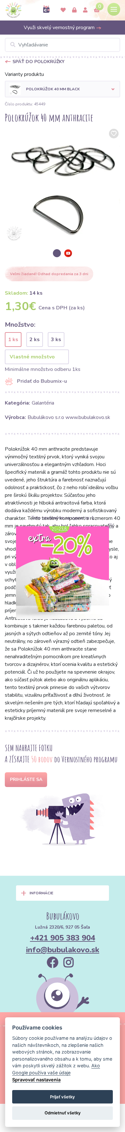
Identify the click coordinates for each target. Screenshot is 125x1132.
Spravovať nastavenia (36, 1079)
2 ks (34, 339)
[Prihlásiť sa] (74, 10)
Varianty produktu (24, 74)
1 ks (13, 339)
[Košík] (97, 10)
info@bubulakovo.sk (62, 950)
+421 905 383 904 (62, 938)
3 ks (56, 339)
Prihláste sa (26, 779)
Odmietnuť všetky (63, 1112)
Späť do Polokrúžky (38, 62)
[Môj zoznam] (63, 10)
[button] (62, 89)
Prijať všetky (62, 1096)
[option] (62, 184)
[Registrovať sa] (85, 10)
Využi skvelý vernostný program (60, 27)
